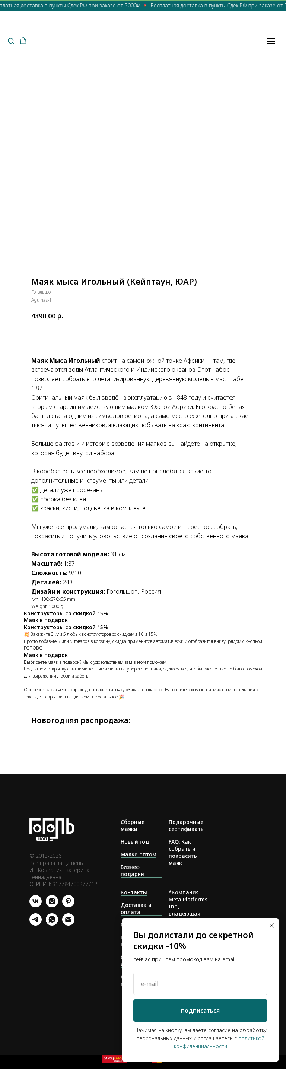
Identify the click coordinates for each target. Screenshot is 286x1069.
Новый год (135, 841)
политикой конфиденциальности (219, 1042)
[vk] (35, 905)
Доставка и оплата (136, 908)
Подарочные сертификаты (187, 825)
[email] (68, 923)
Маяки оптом (138, 854)
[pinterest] (68, 905)
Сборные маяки (132, 825)
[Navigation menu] (271, 41)
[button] (11, 40)
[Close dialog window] (271, 925)
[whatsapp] (52, 923)
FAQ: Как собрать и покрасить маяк (183, 852)
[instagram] (52, 905)
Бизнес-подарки (132, 870)
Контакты (134, 892)
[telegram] (35, 923)
